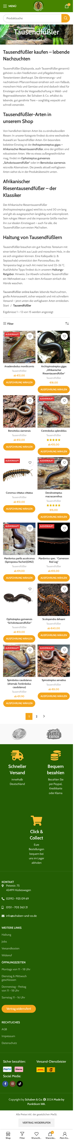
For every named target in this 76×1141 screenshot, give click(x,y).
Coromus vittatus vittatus (19, 492)
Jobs (4, 941)
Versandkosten (10, 948)
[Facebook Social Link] (5, 1084)
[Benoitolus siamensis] (19, 411)
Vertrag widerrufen (36, 1122)
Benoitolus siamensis (52, 162)
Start (6, 305)
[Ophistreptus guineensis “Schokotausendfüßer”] (19, 600)
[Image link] (46, 1069)
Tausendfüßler (19, 370)
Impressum (8, 1036)
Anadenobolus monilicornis (19, 366)
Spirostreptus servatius (54, 680)
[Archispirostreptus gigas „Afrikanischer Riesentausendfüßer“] (53, 347)
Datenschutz (9, 1043)
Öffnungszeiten (14, 962)
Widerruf (7, 955)
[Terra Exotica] (53, 734)
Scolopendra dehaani (53, 619)
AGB (4, 1029)
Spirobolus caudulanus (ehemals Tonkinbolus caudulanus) (19, 684)
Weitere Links (11, 928)
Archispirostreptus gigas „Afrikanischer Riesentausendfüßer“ (53, 370)
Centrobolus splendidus (53, 430)
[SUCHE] (65, 18)
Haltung (6, 934)
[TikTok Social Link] (20, 1084)
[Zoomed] (19, 734)
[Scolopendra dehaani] (53, 600)
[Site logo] (38, 5)
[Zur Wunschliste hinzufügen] (29, 336)
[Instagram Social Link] (13, 1084)
